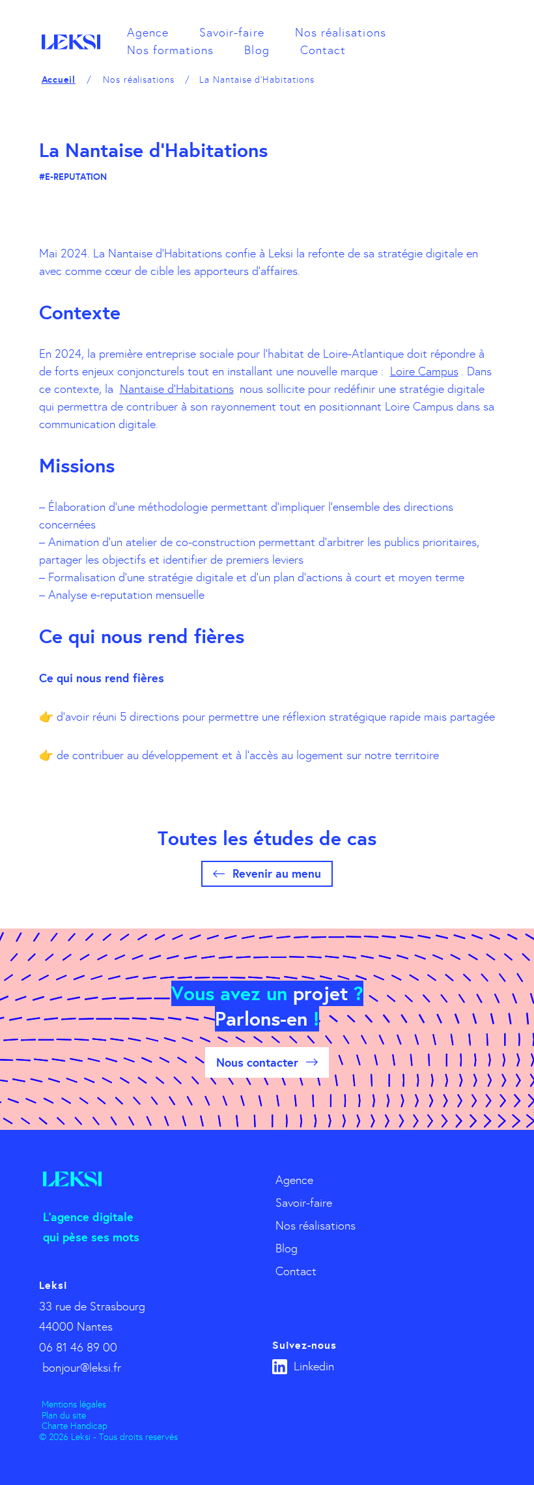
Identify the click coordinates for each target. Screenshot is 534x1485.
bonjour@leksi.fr (81, 1368)
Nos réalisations (340, 32)
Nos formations (170, 50)
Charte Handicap (74, 1426)
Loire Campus (424, 371)
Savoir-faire (231, 32)
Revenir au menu (276, 873)
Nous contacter (257, 1062)
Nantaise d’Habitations (177, 389)
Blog (256, 50)
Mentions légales (74, 1404)
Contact (323, 50)
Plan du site (64, 1415)
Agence (148, 32)
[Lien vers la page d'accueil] (71, 42)
